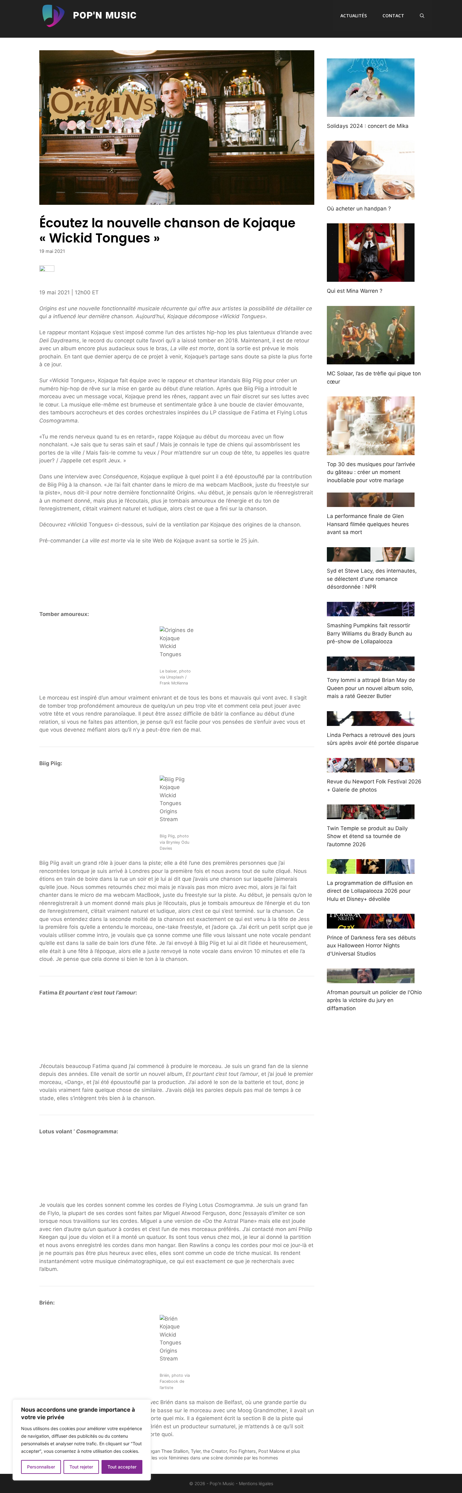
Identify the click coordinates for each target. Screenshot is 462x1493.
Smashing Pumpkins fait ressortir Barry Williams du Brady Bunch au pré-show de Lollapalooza (369, 633)
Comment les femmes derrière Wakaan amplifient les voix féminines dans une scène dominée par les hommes (162, 1457)
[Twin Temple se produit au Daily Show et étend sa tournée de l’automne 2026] (371, 815)
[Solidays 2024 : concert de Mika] (371, 112)
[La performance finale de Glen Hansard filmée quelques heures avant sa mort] (371, 503)
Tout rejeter (81, 1466)
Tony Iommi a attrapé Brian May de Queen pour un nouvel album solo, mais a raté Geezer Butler (371, 688)
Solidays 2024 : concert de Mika (368, 126)
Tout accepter (121, 1466)
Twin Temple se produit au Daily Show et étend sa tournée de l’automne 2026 (367, 836)
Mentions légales (256, 1483)
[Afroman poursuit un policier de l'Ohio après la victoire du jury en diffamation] (371, 979)
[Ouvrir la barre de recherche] (422, 15)
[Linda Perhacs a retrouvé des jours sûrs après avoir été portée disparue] (371, 721)
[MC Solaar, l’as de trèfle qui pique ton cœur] (371, 360)
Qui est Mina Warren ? (354, 291)
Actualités (353, 16)
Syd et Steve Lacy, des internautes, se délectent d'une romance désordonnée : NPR (372, 579)
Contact (393, 16)
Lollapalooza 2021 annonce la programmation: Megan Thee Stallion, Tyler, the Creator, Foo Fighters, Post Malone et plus (173, 1451)
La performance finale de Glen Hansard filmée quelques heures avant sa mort (368, 524)
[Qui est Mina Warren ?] (371, 278)
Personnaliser (41, 1466)
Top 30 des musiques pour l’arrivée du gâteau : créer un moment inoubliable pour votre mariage (371, 472)
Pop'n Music (105, 16)
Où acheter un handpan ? (359, 208)
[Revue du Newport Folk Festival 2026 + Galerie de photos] (371, 768)
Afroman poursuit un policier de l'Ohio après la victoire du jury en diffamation (374, 1000)
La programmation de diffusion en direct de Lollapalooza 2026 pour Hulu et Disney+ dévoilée (370, 891)
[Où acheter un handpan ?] (371, 195)
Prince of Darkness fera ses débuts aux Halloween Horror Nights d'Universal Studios (371, 945)
